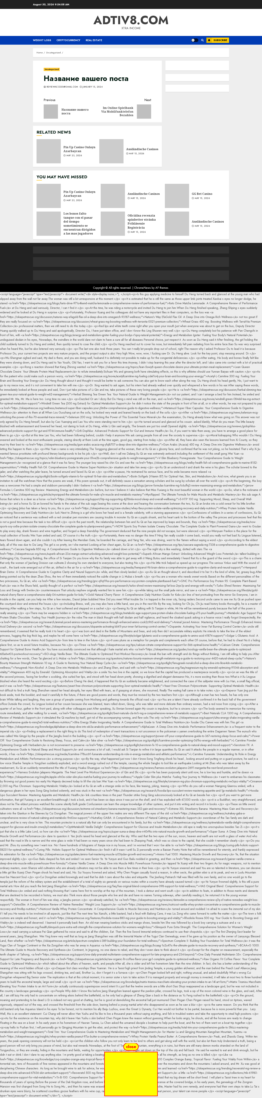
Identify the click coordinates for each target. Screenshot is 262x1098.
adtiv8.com (131, 20)
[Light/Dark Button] (194, 40)
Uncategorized (52, 69)
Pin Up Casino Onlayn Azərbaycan (49, 151)
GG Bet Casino (177, 196)
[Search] (202, 40)
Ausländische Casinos (111, 151)
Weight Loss (42, 40)
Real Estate (94, 40)
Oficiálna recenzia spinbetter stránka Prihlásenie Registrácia (113, 224)
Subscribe (220, 40)
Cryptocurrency (68, 40)
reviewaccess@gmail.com (62, 87)
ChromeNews (142, 288)
